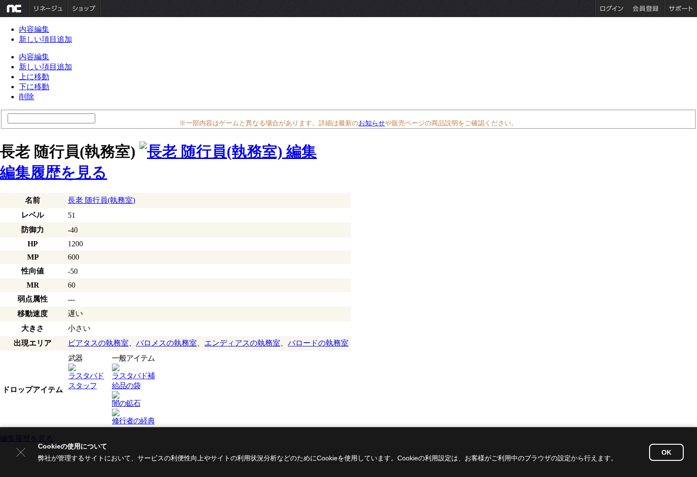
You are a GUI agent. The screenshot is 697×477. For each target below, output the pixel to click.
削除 (26, 97)
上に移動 (34, 77)
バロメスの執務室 (166, 343)
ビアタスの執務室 (98, 343)
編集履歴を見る (53, 172)
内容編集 (34, 29)
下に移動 (34, 87)
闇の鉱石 (126, 403)
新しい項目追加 (45, 39)
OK (666, 452)
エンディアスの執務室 (242, 343)
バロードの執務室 (318, 343)
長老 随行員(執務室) (101, 200)
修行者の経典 (133, 421)
